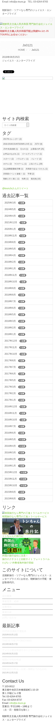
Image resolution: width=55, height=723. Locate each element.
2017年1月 (14, 400)
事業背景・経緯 (10, 601)
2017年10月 (15, 354)
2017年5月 (14, 380)
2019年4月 (14, 255)
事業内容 (7, 612)
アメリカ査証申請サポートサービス (21, 650)
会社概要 (7, 596)
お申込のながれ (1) (11, 154)
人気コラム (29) (35, 164)
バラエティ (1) (22, 159)
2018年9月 (14, 288)
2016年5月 (15, 439)
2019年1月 (14, 268)
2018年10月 (15, 281)
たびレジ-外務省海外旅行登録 (17, 562)
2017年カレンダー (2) (12, 139)
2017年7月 (14, 367)
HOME (21, 50)
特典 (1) (25, 179)
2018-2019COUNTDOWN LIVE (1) (17, 144)
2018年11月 (15, 275)
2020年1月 (14, 229)
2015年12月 (16, 472)
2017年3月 (14, 387)
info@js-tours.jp (17, 1)
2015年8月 (14, 498)
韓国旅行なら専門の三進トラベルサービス (24, 516)
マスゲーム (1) (20, 164)
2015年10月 (16, 485)
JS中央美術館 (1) (10, 149)
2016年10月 (15, 419)
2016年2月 (14, 459)
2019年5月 (14, 248)
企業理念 (7, 607)
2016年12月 (15, 406)
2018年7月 (14, 301)
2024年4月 (14, 216)
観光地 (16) (35, 179)
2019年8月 (14, 242)
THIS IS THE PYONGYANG (17, 640)
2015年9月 (14, 492)
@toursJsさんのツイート (15, 188)
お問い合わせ (9, 617)
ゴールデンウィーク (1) (32, 154)
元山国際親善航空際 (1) (13, 169)
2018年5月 (14, 314)
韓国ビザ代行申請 (11, 659)
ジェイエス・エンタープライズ (18, 60)
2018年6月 (14, 308)
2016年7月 (14, 426)
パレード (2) (36, 159)
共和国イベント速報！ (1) (14, 174)
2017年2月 (14, 393)
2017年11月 (15, 347)
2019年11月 (15, 235)
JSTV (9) (38, 144)
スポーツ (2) (8, 159)
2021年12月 (15, 222)
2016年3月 (14, 452)
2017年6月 (14, 373)
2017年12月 (15, 341)
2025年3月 (14, 202)
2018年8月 (14, 294)
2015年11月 (15, 479)
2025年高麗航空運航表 (14, 631)
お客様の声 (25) (37, 149)
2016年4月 (15, 446)
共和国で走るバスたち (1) (37, 169)
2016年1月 (14, 465)
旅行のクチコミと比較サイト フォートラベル (26, 559)
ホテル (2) (7, 164)
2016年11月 (15, 413)
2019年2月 (14, 262)
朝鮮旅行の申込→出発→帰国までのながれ (24, 669)
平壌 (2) (31, 174)
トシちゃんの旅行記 (12, 536)
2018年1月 (14, 334)
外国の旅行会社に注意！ (15, 555)
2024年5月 (14, 209)
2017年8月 (14, 360)
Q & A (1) (24, 149)
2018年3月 (14, 321)
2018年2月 (14, 327)
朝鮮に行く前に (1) (11, 179)
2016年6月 (14, 433)
